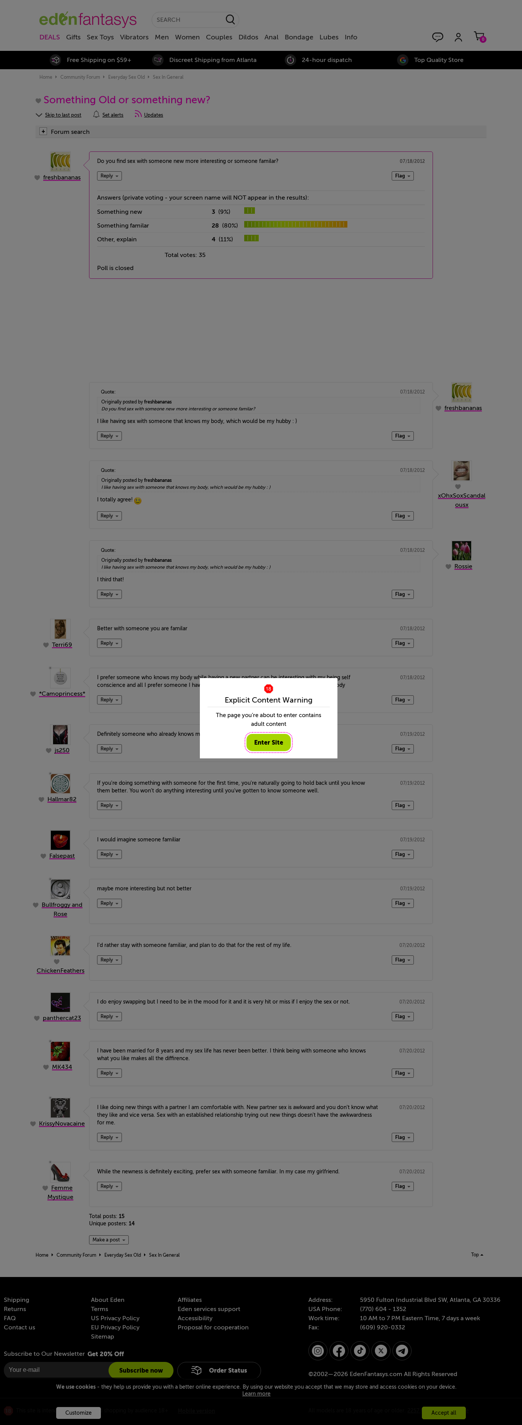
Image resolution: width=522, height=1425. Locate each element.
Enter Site (268, 742)
